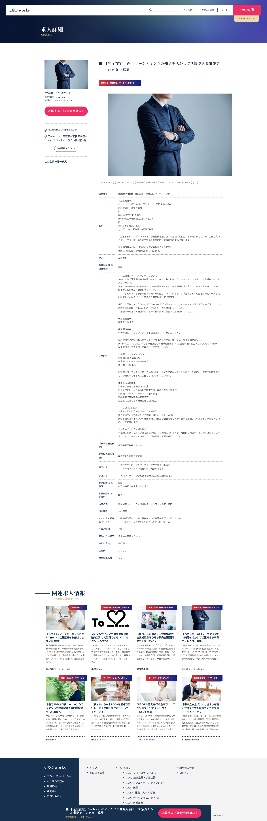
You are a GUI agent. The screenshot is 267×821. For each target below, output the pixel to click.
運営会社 (52, 791)
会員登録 (245, 10)
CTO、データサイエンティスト (143, 797)
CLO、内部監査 (134, 802)
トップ (93, 767)
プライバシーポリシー (59, 776)
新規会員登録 (186, 767)
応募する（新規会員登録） (66, 111)
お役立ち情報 (208, 10)
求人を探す (189, 10)
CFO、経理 (132, 787)
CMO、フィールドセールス (141, 772)
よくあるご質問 (55, 781)
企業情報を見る (64, 148)
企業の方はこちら (245, 18)
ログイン (225, 10)
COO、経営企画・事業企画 (141, 777)
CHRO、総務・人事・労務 (140, 792)
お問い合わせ (54, 796)
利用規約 (52, 786)
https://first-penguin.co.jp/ (62, 129)
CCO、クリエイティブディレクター (145, 782)
